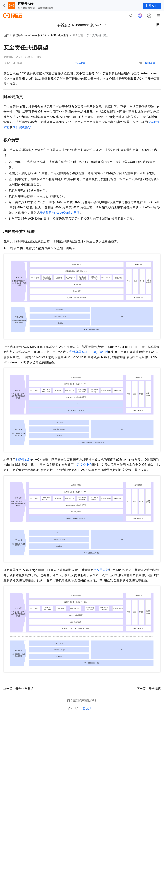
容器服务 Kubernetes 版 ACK (29, 35)
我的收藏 (150, 63)
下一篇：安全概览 (149, 688)
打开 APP (151, 5)
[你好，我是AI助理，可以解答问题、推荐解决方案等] (140, 15)
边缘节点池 (101, 570)
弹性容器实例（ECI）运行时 (88, 352)
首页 (6, 35)
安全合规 (78, 35)
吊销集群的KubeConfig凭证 (59, 212)
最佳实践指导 (22, 127)
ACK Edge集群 (59, 35)
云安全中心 (84, 464)
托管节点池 (23, 459)
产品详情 (80, 63)
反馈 (88, 708)
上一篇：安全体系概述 (18, 688)
